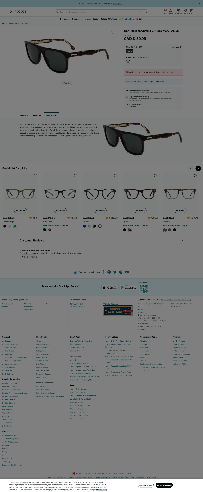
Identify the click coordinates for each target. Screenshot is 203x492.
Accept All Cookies (164, 485)
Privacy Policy (101, 489)
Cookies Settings (145, 485)
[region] (101, 485)
